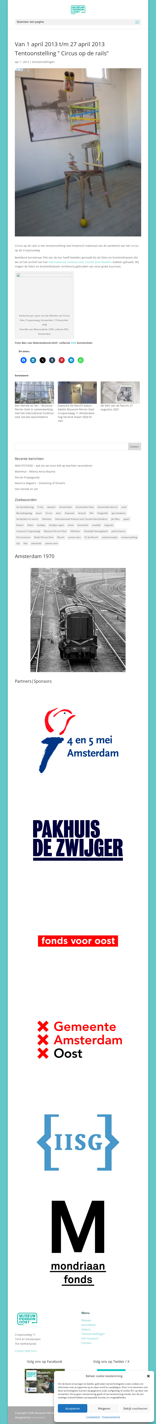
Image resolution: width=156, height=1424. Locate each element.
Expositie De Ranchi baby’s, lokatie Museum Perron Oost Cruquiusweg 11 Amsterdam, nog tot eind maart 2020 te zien (76, 413)
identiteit (46, 519)
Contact (86, 1343)
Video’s (86, 1329)
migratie (108, 525)
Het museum (89, 1338)
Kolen (30, 525)
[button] (148, 1376)
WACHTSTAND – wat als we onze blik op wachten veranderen (53, 465)
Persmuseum (23, 537)
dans (58, 513)
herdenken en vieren (27, 519)
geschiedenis (119, 513)
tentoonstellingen (43, 62)
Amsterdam (65, 507)
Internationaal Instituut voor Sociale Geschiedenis (80, 262)
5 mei (40, 507)
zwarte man (51, 543)
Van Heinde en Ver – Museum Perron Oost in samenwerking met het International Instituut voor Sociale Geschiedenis (34, 411)
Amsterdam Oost (85, 507)
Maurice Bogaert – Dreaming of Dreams (40, 483)
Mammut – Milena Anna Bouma (35, 471)
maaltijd (96, 525)
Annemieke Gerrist (108, 507)
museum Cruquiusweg (28, 531)
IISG (73, 343)
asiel (123, 507)
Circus (48, 513)
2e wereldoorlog (25, 507)
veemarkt (36, 543)
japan (126, 519)
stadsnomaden (110, 537)
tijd (18, 543)
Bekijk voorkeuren (135, 1408)
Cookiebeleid (93, 1416)
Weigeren (104, 1408)
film (92, 513)
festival (82, 513)
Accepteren (72, 1408)
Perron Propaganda (27, 477)
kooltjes (41, 525)
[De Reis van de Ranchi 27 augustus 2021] (120, 392)
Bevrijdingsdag (24, 513)
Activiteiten (88, 1325)
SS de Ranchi (91, 537)
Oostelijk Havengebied (96, 531)
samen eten (74, 537)
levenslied (82, 525)
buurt (39, 513)
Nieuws (86, 1320)
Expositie (69, 513)
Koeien (20, 525)
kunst (71, 525)
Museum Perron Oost (55, 531)
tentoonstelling (129, 537)
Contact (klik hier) (26, 1351)
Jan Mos (115, 519)
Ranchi (60, 537)
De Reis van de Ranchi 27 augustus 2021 (117, 407)
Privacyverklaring (111, 1416)
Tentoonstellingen (93, 1334)
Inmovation (38, 1417)
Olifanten (75, 531)
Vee (25, 543)
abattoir (51, 507)
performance (118, 531)
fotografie (102, 513)
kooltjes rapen (56, 525)
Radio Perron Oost (43, 537)
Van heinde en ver (26, 489)
